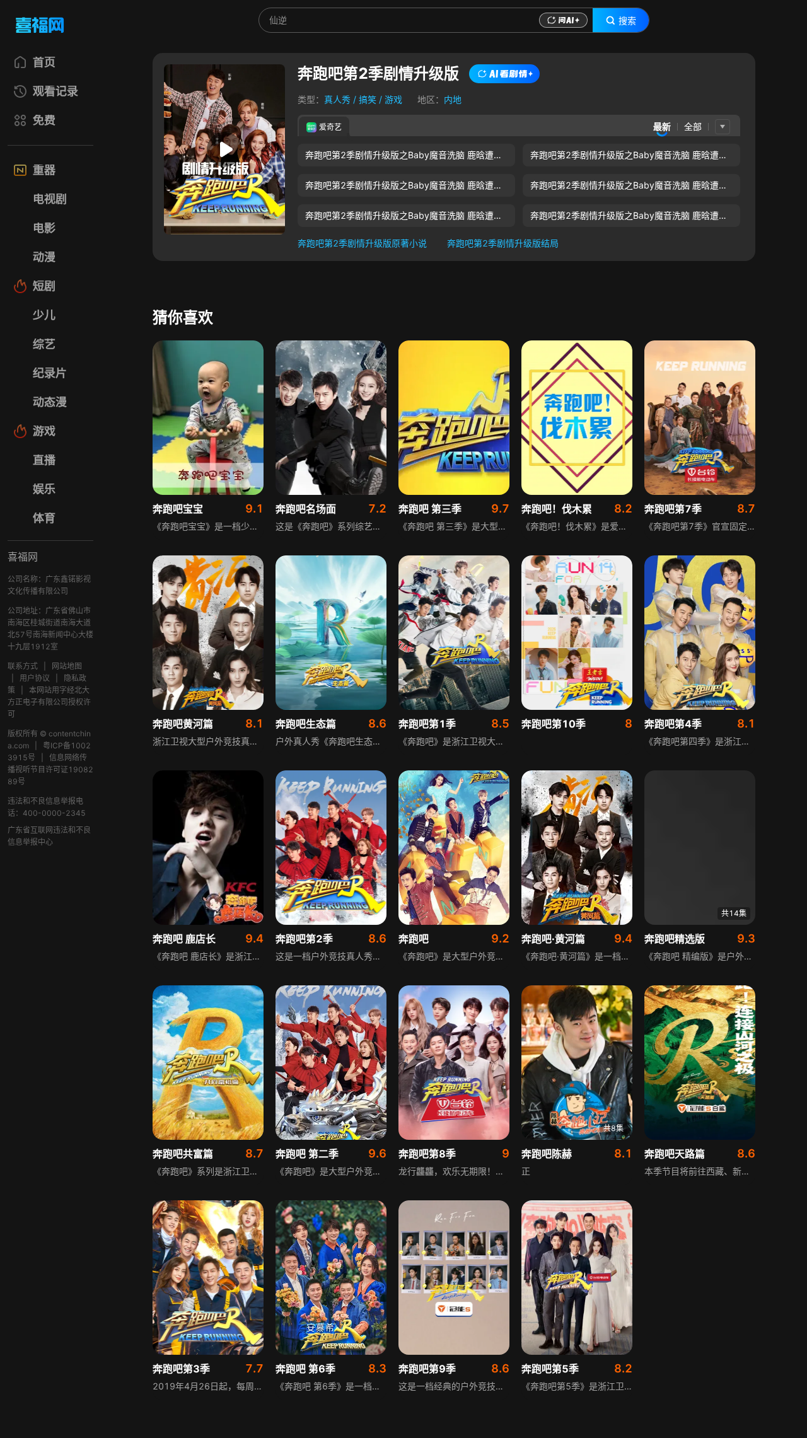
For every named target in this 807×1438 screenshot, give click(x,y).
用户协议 (35, 678)
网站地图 (67, 666)
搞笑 (367, 99)
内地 (453, 99)
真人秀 (337, 99)
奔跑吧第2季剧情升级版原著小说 (362, 243)
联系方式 (23, 666)
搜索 (627, 21)
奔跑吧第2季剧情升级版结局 (503, 243)
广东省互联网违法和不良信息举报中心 (49, 836)
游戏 (393, 99)
